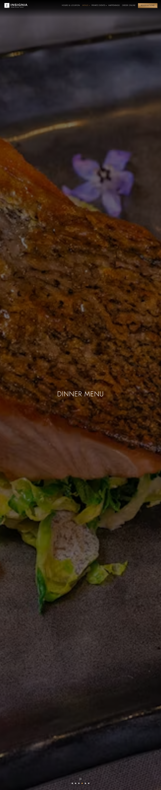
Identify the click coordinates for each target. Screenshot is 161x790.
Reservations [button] (148, 5)
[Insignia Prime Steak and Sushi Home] (16, 5)
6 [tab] (89, 783)
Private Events (98, 5)
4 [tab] (82, 783)
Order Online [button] (128, 5)
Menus (85, 5)
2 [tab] (75, 783)
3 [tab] (79, 783)
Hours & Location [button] (71, 5)
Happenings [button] (114, 5)
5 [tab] (85, 783)
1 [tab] (72, 783)
